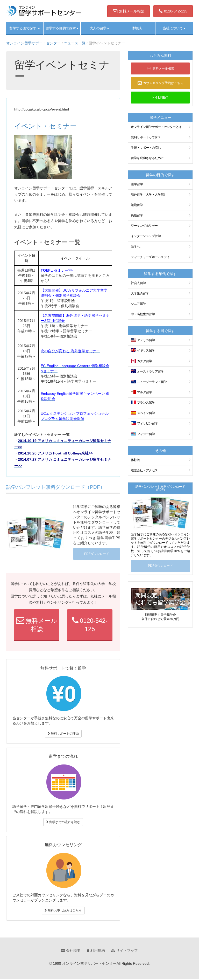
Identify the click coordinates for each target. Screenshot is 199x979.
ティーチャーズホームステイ (150, 257)
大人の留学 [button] (98, 28)
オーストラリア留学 (150, 371)
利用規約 (97, 950)
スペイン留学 (146, 413)
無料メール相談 (131, 11)
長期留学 (137, 215)
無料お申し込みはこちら (64, 910)
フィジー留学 (146, 434)
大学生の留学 (140, 293)
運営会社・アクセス (144, 470)
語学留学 (137, 184)
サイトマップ (127, 950)
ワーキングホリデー (144, 225)
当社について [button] (173, 28)
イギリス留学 (146, 350)
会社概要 (73, 950)
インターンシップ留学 (146, 236)
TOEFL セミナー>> (57, 270)
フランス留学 (146, 402)
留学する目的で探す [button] (61, 28)
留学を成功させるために (147, 158)
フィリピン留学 (147, 423)
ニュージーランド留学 (152, 382)
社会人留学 (138, 283)
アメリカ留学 (146, 340)
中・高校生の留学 (143, 314)
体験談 (137, 28)
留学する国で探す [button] (23, 28)
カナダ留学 (144, 361)
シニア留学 (138, 304)
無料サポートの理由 (64, 733)
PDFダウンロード (96, 554)
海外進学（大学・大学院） (149, 194)
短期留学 (137, 205)
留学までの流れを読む (64, 822)
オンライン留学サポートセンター (33, 43)
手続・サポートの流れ (146, 147)
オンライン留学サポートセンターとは (156, 127)
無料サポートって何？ (146, 137)
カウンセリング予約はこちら (163, 83)
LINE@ (163, 97)
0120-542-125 (175, 11)
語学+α (135, 246)
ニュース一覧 (75, 43)
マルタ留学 (144, 392)
